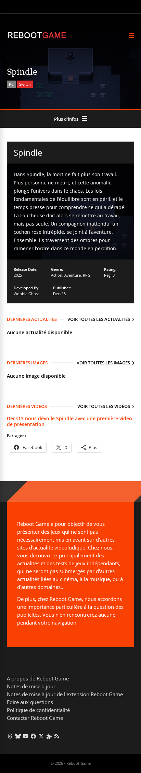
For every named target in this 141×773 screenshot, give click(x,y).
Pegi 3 (109, 275)
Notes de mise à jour (31, 686)
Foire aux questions (30, 702)
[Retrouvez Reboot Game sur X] (41, 736)
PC (11, 84)
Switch (25, 84)
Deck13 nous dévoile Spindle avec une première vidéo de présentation (69, 421)
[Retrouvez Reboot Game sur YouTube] (26, 736)
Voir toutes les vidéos (103, 406)
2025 (18, 275)
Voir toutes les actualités (98, 319)
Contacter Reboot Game (35, 717)
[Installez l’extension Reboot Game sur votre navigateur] (49, 736)
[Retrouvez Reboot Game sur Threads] (10, 736)
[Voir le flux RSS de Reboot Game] (57, 736)
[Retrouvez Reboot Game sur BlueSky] (18, 736)
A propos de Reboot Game (38, 678)
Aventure (72, 275)
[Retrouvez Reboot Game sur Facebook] (33, 736)
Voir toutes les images (103, 363)
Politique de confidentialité (38, 709)
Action (56, 275)
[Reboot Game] (37, 37)
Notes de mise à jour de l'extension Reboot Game (65, 694)
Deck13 (59, 293)
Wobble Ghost (26, 293)
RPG (86, 275)
